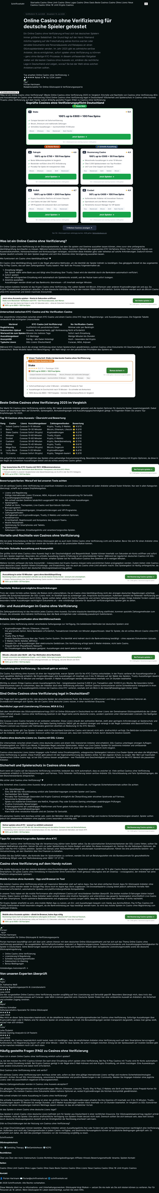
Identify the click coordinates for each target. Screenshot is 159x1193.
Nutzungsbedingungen (63, 1158)
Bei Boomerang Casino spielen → (140, 577)
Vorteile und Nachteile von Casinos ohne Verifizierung (127, 95)
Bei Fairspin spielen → (143, 469)
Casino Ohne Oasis (85, 2)
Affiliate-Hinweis (83, 1158)
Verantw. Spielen (119, 1158)
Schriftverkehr (17, 3)
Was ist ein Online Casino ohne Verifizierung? (21, 95)
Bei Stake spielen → (143, 301)
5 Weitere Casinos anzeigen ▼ (79, 228)
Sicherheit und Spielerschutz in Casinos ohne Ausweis (130, 97)
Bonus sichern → (117, 370)
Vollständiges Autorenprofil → (14, 968)
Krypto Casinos (66, 5)
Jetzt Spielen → (79, 136)
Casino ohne (48, 287)
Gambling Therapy (14, 1147)
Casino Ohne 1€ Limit (49, 5)
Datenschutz (30, 1158)
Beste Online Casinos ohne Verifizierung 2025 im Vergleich (72, 95)
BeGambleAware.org (100, 233)
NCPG (47, 1147)
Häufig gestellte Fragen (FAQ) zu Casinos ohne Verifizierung (76, 100)
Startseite (35, 2)
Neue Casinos (94, 1168)
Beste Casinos (101, 2)
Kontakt (131, 1158)
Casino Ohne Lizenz (118, 2)
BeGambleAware (33, 1147)
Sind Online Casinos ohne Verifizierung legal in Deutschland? (74, 97)
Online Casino (19, 757)
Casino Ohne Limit (48, 2)
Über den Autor (16, 1158)
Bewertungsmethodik (101, 1158)
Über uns (4, 1158)
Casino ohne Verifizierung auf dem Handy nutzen (23, 100)
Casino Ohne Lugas (67, 2)
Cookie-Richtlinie (45, 1158)
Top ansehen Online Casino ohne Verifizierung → (46, 75)
